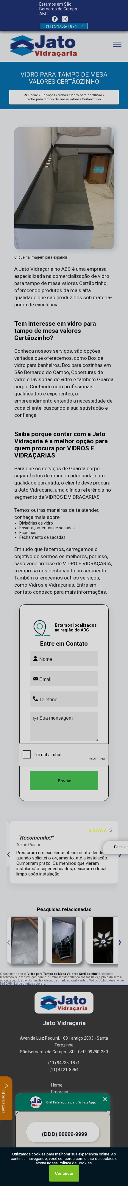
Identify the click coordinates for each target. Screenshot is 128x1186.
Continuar (64, 1173)
